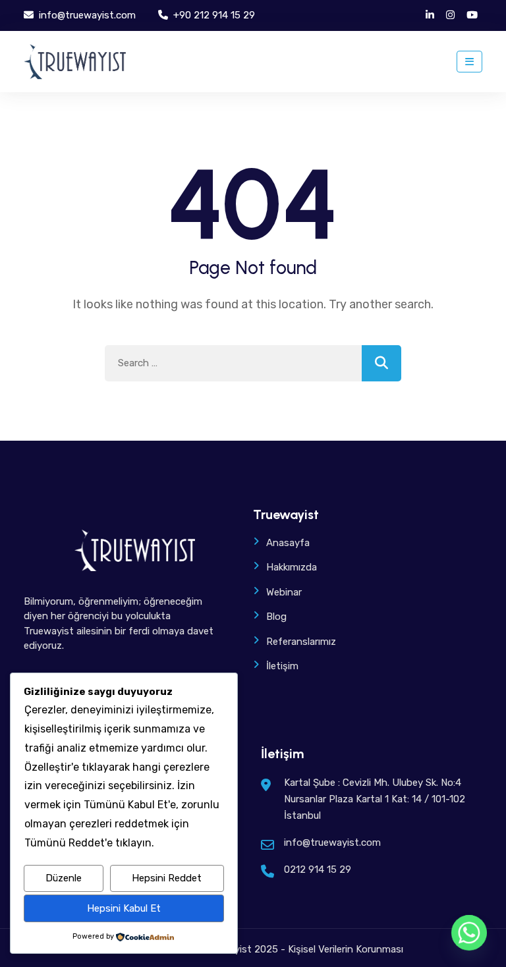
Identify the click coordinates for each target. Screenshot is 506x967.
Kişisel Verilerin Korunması (345, 949)
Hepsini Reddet (167, 878)
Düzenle (63, 878)
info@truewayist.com (86, 15)
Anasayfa (288, 543)
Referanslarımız (301, 642)
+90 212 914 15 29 (213, 15)
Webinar (284, 592)
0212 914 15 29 (317, 869)
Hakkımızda (291, 567)
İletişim (282, 666)
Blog (276, 616)
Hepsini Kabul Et (124, 908)
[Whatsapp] (469, 933)
